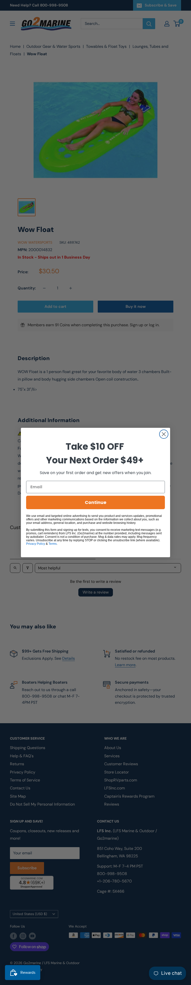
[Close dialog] (163, 434)
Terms (52, 544)
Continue (95, 502)
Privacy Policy (35, 544)
